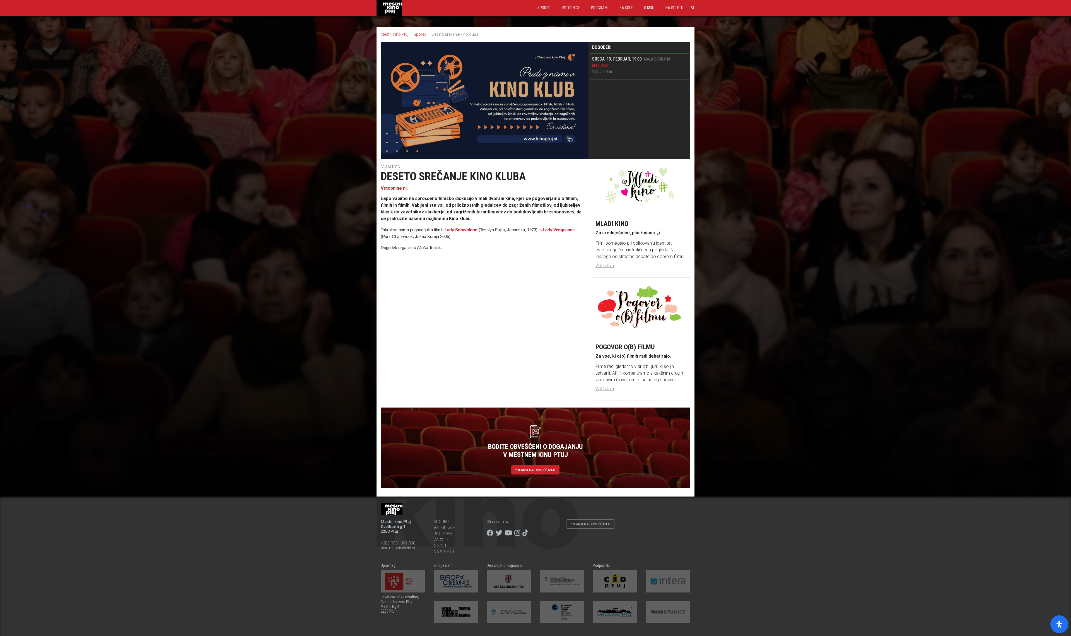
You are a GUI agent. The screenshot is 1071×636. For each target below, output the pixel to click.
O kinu (649, 8)
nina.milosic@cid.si (398, 548)
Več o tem (604, 265)
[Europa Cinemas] (456, 581)
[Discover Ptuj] (615, 612)
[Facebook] (490, 533)
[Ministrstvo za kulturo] (509, 612)
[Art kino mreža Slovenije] (456, 612)
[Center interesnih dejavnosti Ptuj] (615, 581)
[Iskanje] (691, 7)
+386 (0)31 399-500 (398, 543)
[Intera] (668, 581)
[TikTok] (525, 533)
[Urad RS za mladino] (562, 581)
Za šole (626, 8)
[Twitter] (499, 533)
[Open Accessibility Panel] (1059, 624)
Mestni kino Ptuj (394, 34)
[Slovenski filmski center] (562, 612)
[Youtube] (508, 533)
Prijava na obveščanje (535, 470)
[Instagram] (517, 533)
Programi (599, 8)
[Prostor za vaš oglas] (668, 612)
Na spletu (674, 8)
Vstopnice (571, 8)
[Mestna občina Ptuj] (509, 581)
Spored (544, 8)
